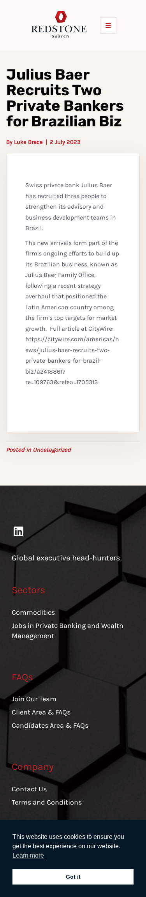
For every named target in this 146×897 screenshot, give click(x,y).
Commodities (33, 612)
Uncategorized (52, 449)
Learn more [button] (28, 855)
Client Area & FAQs (41, 712)
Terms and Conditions (47, 802)
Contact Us (29, 789)
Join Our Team (34, 699)
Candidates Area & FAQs (50, 725)
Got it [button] (73, 877)
